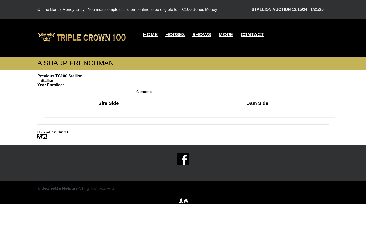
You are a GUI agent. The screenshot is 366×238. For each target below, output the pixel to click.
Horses (175, 34)
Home (150, 34)
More (226, 34)
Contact (252, 34)
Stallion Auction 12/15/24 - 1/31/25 (288, 9)
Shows (201, 34)
